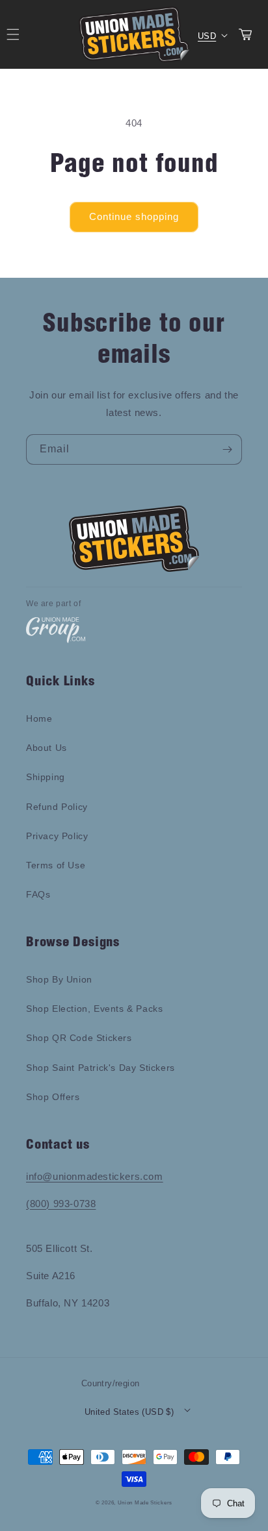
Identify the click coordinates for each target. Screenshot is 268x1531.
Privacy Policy (57, 836)
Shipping (45, 777)
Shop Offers (53, 1097)
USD (207, 36)
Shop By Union (59, 979)
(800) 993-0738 (61, 1203)
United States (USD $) (129, 1412)
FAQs (38, 894)
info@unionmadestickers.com (94, 1176)
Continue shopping (134, 216)
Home (39, 718)
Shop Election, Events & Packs (94, 1008)
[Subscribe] (227, 449)
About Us (46, 747)
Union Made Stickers (145, 1502)
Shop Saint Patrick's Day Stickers (100, 1067)
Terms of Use (55, 865)
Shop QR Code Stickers (79, 1038)
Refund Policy (57, 807)
